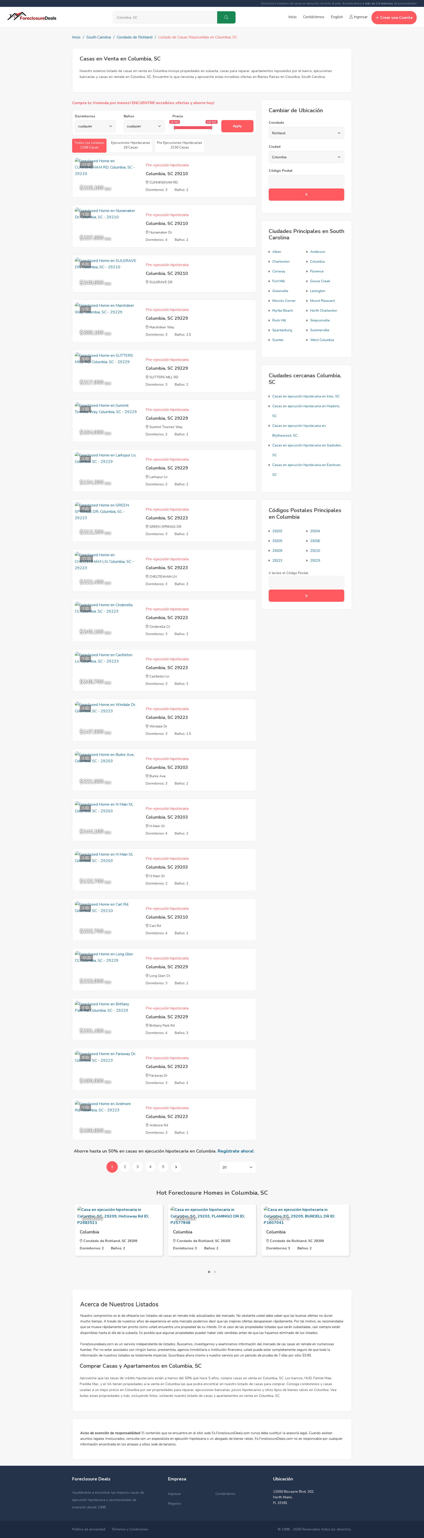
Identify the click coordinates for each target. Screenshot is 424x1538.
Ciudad (274, 146)
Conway (278, 271)
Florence (317, 271)
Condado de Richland (134, 37)
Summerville (319, 330)
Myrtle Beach (282, 310)
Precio (177, 116)
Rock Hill (279, 320)
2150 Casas (179, 145)
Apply (237, 126)
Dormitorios (85, 116)
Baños (129, 116)
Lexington (317, 291)
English (337, 17)
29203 (277, 531)
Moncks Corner (284, 300)
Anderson (317, 251)
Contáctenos (313, 17)
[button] (209, 1271)
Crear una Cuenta (396, 17)
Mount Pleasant (322, 300)
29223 (277, 560)
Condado (276, 122)
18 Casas (130, 145)
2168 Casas (89, 145)
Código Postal (280, 170)
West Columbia (322, 340)
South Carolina (98, 37)
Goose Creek (320, 281)
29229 (315, 560)
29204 (315, 531)
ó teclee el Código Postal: (289, 573)
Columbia (317, 261)
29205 (277, 541)
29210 (315, 550)
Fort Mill (278, 281)
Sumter (278, 340)
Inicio (292, 17)
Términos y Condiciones (129, 1529)
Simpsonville (320, 320)
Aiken (276, 251)
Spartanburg (282, 330)
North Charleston (323, 310)
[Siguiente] (176, 1167)
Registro (174, 1503)
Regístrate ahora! (235, 1151)
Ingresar (360, 17)
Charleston (281, 261)
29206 (315, 541)
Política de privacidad (88, 1529)
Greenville (280, 291)
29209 (277, 550)
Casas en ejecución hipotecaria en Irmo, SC (306, 396)
